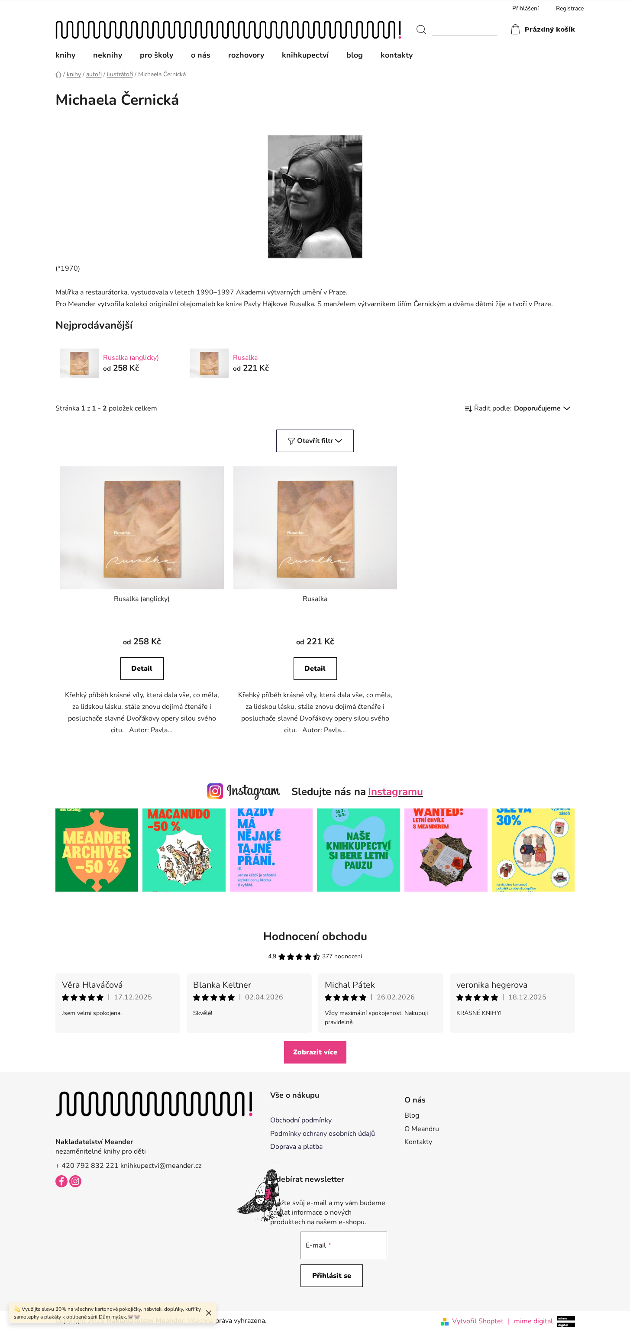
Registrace (570, 8)
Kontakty (418, 1142)
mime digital (530, 1321)
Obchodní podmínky (301, 1120)
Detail (141, 668)
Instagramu (395, 792)
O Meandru (421, 1129)
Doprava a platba (296, 1146)
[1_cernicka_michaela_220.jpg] (315, 195)
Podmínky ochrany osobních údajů (322, 1133)
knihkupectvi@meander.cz (160, 1165)
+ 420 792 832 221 (87, 1165)
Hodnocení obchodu (315, 936)
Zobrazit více (315, 1052)
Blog (411, 1115)
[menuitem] (69, 55)
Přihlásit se (331, 1275)
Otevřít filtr (315, 441)
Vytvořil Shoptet (478, 1321)
